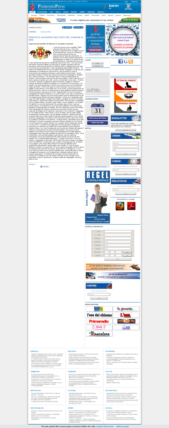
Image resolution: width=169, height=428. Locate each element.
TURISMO (72, 371)
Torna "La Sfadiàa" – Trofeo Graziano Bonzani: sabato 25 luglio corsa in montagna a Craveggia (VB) (85, 420)
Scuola (79, 15)
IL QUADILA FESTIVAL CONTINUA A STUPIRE (44, 401)
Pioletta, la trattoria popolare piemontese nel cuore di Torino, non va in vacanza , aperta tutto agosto (84, 376)
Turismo (110, 15)
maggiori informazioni (104, 426)
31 (98, 110)
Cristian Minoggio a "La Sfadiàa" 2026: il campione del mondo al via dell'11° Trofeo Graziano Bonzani (84, 416)
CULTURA (72, 390)
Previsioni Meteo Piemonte (97, 167)
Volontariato (61, 15)
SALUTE (109, 371)
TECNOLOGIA (111, 390)
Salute (86, 15)
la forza (77, 1)
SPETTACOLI (35, 390)
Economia (50, 15)
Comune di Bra (45, 32)
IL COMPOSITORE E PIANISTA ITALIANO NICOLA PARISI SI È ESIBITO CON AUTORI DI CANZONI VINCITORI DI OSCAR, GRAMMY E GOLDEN (45, 360)
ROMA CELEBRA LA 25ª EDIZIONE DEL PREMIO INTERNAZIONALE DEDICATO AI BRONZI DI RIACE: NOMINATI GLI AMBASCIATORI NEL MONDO (84, 359)
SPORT (70, 408)
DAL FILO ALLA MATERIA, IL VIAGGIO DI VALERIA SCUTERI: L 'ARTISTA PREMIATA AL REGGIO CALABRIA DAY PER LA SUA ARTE (45, 398)
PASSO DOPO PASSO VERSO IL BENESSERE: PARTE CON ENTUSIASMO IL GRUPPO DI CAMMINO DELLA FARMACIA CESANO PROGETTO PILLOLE (122, 376)
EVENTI (88, 70)
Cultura (118, 15)
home (32, 1)
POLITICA (72, 351)
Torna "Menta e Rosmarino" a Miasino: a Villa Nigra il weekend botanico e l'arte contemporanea (46, 384)
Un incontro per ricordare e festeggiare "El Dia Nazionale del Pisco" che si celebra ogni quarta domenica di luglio (46, 365)
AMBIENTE (35, 371)
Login (126, 1)
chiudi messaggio (122, 426)
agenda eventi (91, 99)
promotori (62, 1)
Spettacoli (127, 15)
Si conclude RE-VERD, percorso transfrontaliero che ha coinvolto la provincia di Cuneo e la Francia (45, 376)
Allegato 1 (32, 164)
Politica (42, 15)
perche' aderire (51, 1)
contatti (84, 1)
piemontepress (40, 1)
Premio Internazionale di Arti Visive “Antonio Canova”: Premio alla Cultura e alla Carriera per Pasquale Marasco (47, 355)
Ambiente (71, 15)
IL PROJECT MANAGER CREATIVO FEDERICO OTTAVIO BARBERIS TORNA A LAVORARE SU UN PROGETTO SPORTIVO (120, 359)
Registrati (134, 1)
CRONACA (34, 351)
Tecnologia (95, 15)
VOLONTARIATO (37, 408)
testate (69, 1)
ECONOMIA (110, 351)
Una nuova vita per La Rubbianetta (80, 379)
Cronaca (34, 15)
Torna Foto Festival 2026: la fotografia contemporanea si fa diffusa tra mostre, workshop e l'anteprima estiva (83, 398)
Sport (104, 15)
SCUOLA (109, 408)
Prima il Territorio (113, 382)
